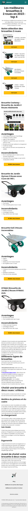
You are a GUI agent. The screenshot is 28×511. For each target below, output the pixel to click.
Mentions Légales (14, 494)
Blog (14, 481)
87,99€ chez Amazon (14, 218)
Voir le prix (14, 47)
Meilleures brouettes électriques (14, 485)
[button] (25, 2)
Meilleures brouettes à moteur (14, 488)
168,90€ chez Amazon (14, 279)
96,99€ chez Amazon (14, 164)
